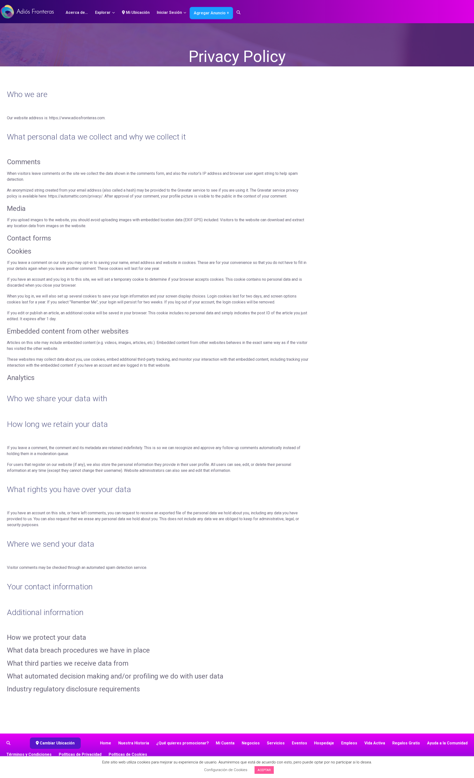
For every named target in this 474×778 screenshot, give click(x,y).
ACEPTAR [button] (264, 770)
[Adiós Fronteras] (27, 11)
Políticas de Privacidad (80, 754)
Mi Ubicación (137, 12)
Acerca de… (77, 12)
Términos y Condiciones (29, 754)
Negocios (251, 743)
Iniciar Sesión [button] (169, 12)
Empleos (349, 743)
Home (105, 743)
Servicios (276, 743)
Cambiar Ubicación (57, 743)
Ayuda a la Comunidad (447, 743)
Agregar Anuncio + (211, 13)
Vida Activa (374, 743)
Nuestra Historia (133, 743)
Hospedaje (324, 743)
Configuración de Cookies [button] (225, 770)
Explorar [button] (103, 12)
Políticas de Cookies (128, 754)
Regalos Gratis (406, 743)
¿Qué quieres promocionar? (182, 743)
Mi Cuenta (225, 743)
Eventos (299, 743)
